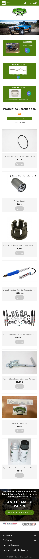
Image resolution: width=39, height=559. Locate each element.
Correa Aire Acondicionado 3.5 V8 (19, 156)
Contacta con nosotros (19, 512)
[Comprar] (17, 164)
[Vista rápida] (22, 164)
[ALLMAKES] (10, 523)
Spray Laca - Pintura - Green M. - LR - (20, 468)
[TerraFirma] (29, 524)
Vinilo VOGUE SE (19, 423)
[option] (19, 27)
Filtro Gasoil (19, 201)
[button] (2, 27)
